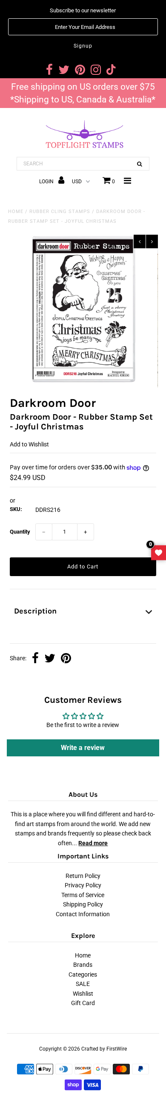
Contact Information (83, 914)
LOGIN (47, 182)
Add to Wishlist (29, 444)
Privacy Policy (83, 885)
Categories (83, 974)
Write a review (83, 748)
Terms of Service (82, 895)
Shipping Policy (83, 904)
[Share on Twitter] (49, 659)
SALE (83, 983)
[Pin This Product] (66, 659)
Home (15, 211)
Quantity (20, 531)
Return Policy (83, 875)
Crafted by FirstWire (104, 1049)
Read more (93, 843)
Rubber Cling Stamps (59, 211)
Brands (82, 964)
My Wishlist (158, 552)
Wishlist (83, 993)
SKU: (16, 509)
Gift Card (83, 1003)
